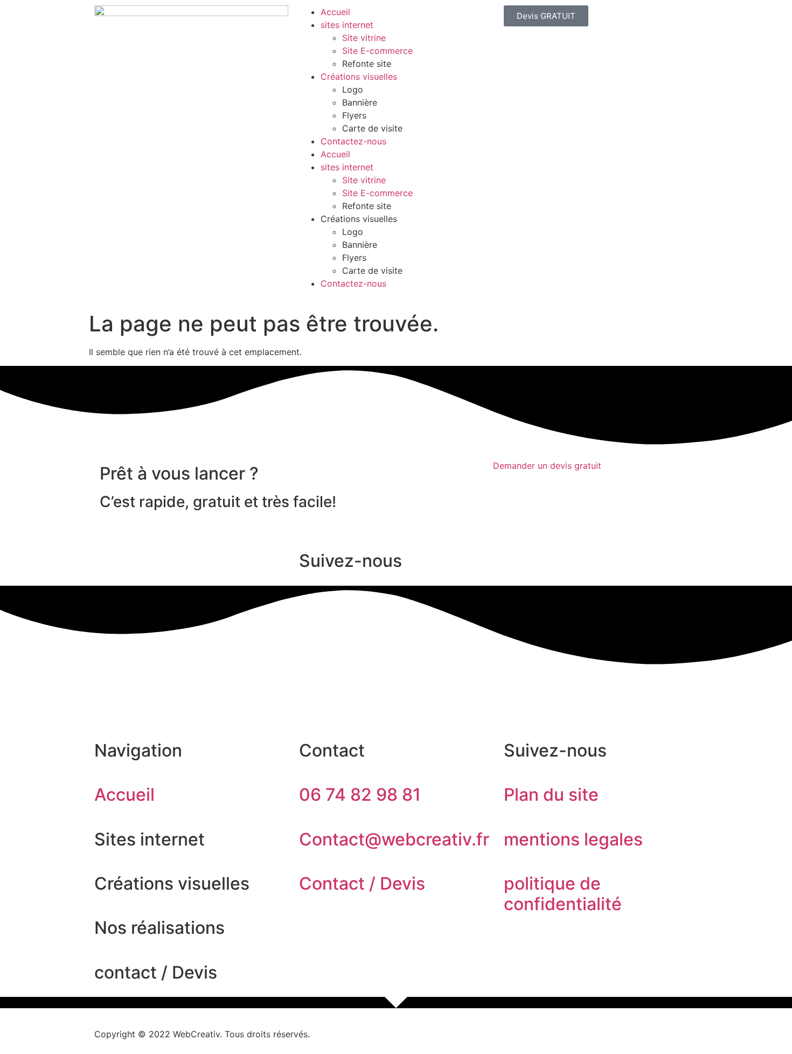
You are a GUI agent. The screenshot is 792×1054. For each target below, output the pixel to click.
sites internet (347, 24)
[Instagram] (137, 687)
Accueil (335, 11)
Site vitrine (364, 37)
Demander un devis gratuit (547, 465)
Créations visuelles (359, 76)
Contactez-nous (353, 141)
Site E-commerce (377, 50)
